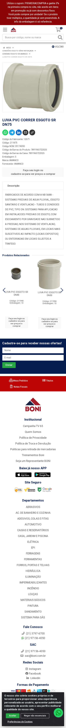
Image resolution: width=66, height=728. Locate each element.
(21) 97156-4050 (35, 638)
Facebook (35, 673)
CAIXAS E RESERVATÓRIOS (33, 530)
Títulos (49, 380)
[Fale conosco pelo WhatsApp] (58, 712)
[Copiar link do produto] (32, 132)
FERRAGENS (33, 553)
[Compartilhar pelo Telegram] (12, 132)
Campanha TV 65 (33, 426)
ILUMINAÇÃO (33, 576)
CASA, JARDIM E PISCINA (33, 536)
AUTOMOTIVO (33, 524)
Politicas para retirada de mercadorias (33, 449)
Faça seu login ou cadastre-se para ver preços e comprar (33, 172)
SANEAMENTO (33, 611)
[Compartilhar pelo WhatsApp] (5, 132)
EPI (33, 547)
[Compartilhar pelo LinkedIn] (19, 132)
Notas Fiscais (20, 387)
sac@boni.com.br (35, 655)
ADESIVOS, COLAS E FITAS (33, 518)
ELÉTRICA (33, 541)
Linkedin (35, 678)
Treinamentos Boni (33, 455)
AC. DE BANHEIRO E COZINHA (33, 512)
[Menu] (5, 29)
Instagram (35, 668)
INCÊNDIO (33, 588)
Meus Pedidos (20, 380)
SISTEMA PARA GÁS (33, 617)
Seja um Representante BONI (33, 460)
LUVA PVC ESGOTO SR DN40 (16, 293)
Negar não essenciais (35, 715)
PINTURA (33, 605)
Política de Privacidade (33, 437)
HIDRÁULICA (33, 570)
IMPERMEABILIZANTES (33, 582)
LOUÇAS (33, 594)
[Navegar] (4, 290)
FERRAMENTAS (33, 559)
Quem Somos (33, 431)
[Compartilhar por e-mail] (25, 132)
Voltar (59, 46)
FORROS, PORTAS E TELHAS (33, 565)
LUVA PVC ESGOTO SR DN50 (49, 294)
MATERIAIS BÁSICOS (33, 600)
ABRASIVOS (33, 507)
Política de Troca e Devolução (33, 443)
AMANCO (14, 160)
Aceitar (12, 715)
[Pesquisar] (60, 37)
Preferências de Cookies (20, 722)
